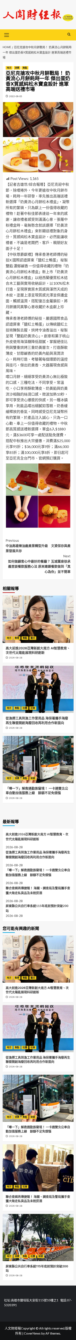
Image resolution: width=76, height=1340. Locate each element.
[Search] (69, 34)
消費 (17, 67)
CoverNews (32, 1333)
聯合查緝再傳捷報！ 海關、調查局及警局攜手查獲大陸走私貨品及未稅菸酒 (38, 890)
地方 (9, 67)
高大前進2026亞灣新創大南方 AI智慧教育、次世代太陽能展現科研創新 (37, 836)
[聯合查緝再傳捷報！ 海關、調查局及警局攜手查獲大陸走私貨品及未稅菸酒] (38, 1167)
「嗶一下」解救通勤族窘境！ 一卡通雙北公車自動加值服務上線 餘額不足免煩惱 (38, 872)
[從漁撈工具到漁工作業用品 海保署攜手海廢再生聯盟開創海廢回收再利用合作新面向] (38, 689)
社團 (25, 708)
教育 (17, 638)
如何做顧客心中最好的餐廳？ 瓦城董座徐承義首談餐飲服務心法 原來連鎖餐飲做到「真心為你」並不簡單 (39, 564)
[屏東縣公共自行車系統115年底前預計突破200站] (38, 1237)
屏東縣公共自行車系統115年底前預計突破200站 (37, 908)
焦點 (25, 67)
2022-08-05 (15, 96)
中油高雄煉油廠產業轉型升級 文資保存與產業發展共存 (38, 545)
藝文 (33, 638)
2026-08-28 (15, 657)
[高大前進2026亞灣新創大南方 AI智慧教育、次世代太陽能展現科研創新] (38, 619)
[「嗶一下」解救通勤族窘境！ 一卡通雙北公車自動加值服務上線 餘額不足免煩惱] (38, 759)
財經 (33, 778)
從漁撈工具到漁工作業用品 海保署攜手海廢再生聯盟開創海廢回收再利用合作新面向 (38, 854)
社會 (33, 708)
